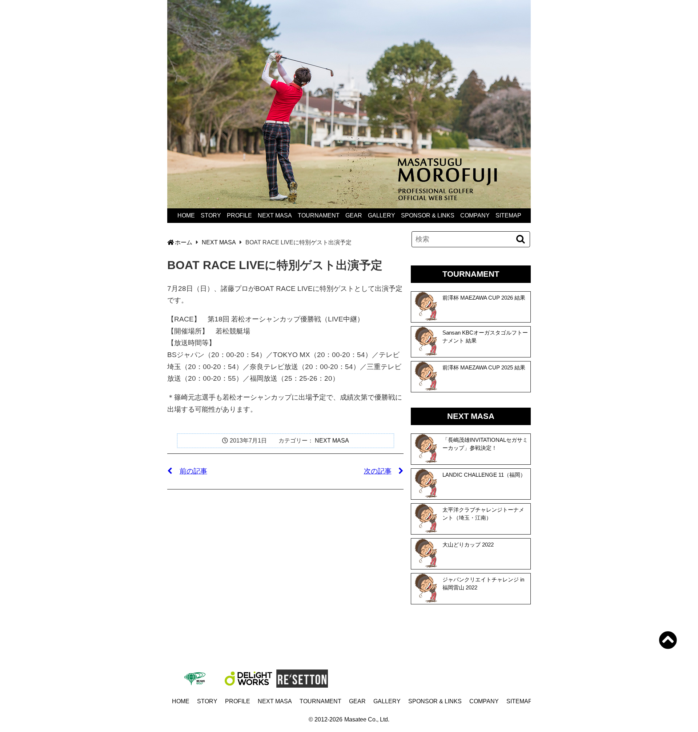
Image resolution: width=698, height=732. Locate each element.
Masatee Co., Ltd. (366, 719)
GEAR (353, 215)
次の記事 (378, 471)
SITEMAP (508, 215)
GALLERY (381, 215)
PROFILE (239, 215)
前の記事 (193, 471)
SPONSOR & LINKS (427, 215)
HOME (186, 215)
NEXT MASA (275, 215)
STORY (211, 215)
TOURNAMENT (319, 215)
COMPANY (475, 215)
